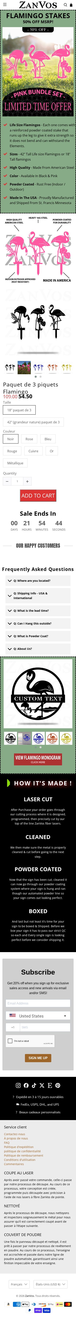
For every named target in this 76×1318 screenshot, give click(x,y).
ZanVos (29, 1296)
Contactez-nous (14, 1134)
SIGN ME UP (38, 1058)
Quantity (10, 474)
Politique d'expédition (19, 1147)
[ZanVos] (38, 4)
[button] (35, 377)
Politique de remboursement (23, 1155)
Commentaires (14, 1164)
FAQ (7, 1143)
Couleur (9, 431)
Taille (7, 403)
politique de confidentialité (22, 1151)
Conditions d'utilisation (19, 1160)
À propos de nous (16, 1138)
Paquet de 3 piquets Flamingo (30, 388)
